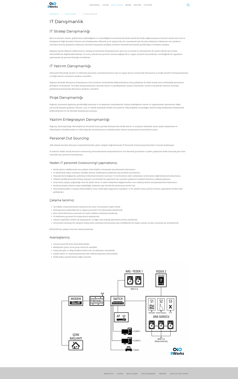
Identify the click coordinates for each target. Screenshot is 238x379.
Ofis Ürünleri (149, 374)
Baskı (128, 5)
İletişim (148, 5)
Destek (137, 5)
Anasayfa (54, 14)
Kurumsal (95, 5)
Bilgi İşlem (117, 5)
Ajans (106, 5)
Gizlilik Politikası (179, 374)
